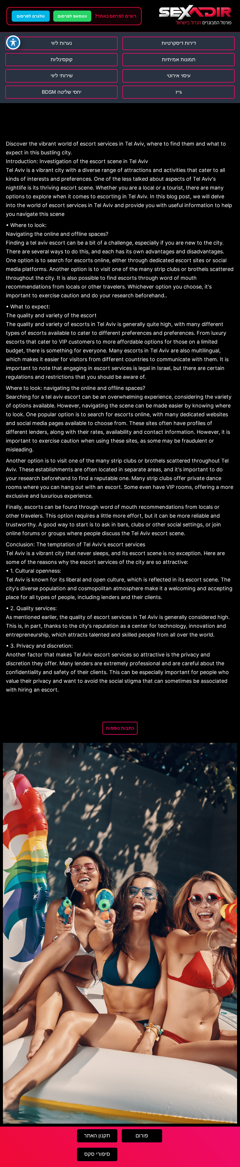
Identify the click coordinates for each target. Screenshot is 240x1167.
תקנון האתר (97, 1136)
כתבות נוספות (120, 728)
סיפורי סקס (97, 1154)
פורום (142, 1136)
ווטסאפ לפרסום (72, 16)
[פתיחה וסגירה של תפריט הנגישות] (13, 42)
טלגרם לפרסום (31, 16)
